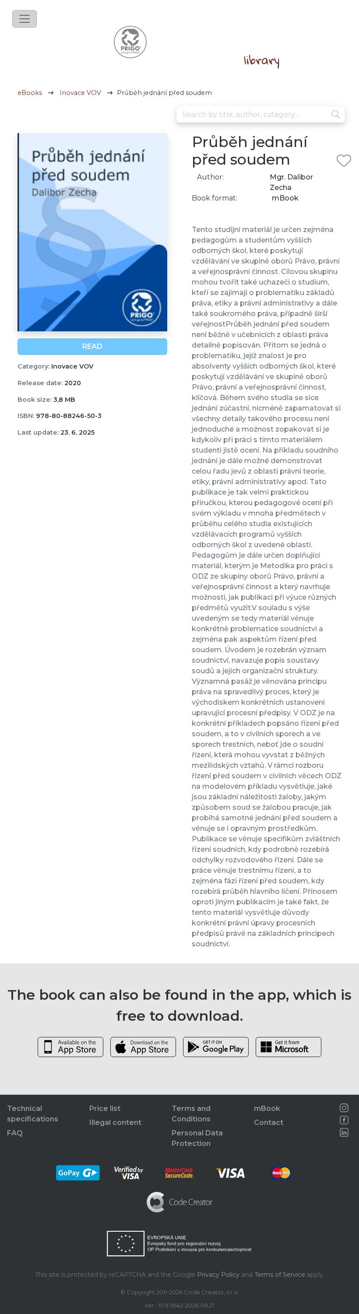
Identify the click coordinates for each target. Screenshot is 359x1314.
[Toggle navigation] (24, 19)
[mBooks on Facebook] (344, 1120)
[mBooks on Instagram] (344, 1107)
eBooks (30, 93)
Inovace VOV (80, 93)
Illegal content (115, 1122)
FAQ (15, 1133)
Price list (104, 1108)
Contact (268, 1122)
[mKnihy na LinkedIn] (344, 1132)
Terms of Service (279, 1275)
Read (92, 346)
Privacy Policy (218, 1275)
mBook (267, 1108)
